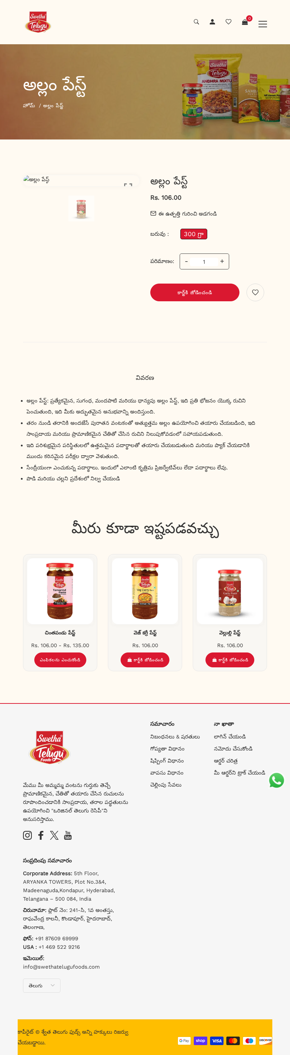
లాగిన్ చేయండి (230, 737)
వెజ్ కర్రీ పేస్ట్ (145, 632)
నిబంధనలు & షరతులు (175, 737)
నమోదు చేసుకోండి (233, 749)
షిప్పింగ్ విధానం (167, 761)
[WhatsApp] (276, 780)
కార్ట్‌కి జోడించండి (195, 292)
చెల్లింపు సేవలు (165, 785)
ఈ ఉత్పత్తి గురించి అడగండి (187, 214)
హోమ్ (29, 105)
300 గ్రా (194, 234)
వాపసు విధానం (167, 773)
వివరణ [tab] (145, 377)
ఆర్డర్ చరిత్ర (226, 761)
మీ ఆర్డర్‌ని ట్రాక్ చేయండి (239, 773)
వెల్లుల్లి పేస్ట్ (229, 632)
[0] (245, 22)
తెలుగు (35, 985)
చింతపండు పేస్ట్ (60, 632)
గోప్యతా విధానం (167, 749)
